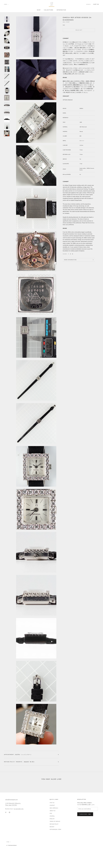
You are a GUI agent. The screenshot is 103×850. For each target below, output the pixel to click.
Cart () (96, 4)
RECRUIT (52, 827)
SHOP (39, 10)
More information (70, 259)
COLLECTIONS (48, 10)
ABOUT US (52, 810)
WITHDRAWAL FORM (55, 829)
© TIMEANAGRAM (11, 845)
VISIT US (52, 802)
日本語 (5, 4)
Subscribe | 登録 (85, 814)
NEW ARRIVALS (54, 808)
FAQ (51, 813)
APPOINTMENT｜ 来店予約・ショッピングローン (18, 754)
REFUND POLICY (54, 824)
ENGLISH (52, 819)
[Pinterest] (72, 253)
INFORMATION (61, 10)
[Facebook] (68, 253)
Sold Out (79, 30)
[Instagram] (9, 812)
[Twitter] (70, 253)
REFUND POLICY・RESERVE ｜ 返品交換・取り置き (19, 761)
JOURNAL (52, 816)
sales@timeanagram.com (11, 799)
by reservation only (18, 809)
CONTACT (52, 805)
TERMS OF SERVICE (55, 821)
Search (88, 4)
